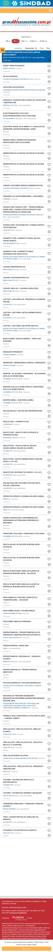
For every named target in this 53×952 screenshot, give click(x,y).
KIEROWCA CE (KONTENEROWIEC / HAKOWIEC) (23, 196)
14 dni (33, 41)
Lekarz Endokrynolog (14, 267)
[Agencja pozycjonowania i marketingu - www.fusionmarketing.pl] (18, 918)
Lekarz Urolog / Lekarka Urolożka (20, 288)
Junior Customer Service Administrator (23, 185)
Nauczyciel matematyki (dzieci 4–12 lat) (22, 472)
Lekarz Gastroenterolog (16, 278)
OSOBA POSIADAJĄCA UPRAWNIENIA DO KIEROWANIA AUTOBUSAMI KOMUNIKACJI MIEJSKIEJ (21, 520)
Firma (42, 48)
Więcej (26, 68)
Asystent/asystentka (13, 87)
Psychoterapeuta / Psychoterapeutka (22, 683)
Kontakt (13, 903)
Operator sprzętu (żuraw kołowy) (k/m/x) (23, 496)
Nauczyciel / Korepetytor (16, 422)
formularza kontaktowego (18, 913)
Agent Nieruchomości (13, 66)
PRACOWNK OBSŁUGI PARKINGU (17, 621)
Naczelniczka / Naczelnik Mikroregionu (22, 411)
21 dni (43, 41)
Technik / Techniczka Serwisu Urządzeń (22, 793)
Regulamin (36, 901)
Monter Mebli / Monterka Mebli (18, 400)
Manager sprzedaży (13, 352)
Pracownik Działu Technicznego (19, 611)
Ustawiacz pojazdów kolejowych (19, 830)
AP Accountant (10, 76)
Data (48, 48)
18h (8, 41)
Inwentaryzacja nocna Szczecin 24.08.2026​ (23, 153)
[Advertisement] (26, 867)
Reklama (29, 901)
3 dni (15, 41)
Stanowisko (29, 48)
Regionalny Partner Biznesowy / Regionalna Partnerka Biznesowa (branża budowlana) (23, 698)
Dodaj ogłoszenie (8, 901)
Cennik (22, 901)
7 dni (24, 41)
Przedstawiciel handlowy (16, 646)
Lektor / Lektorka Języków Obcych (20, 326)
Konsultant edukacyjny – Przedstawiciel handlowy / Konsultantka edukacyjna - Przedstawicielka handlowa (23, 209)
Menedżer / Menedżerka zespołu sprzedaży (24, 363)
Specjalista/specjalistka (15, 755)
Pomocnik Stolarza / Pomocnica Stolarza (23, 534)
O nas (17, 901)
